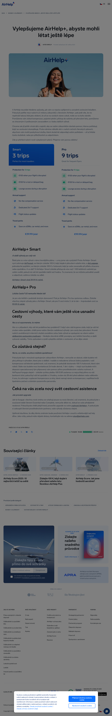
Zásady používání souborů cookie (41, 706)
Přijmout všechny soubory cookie (82, 699)
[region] (56, 702)
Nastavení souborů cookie (82, 706)
